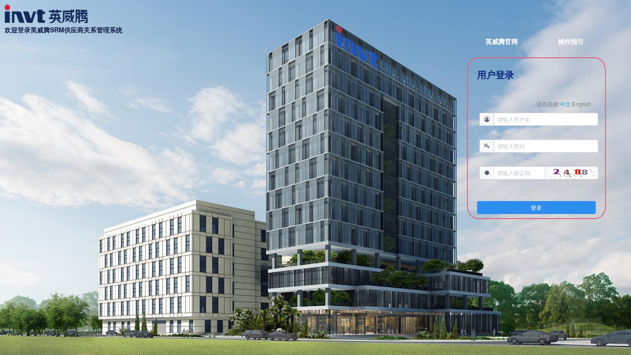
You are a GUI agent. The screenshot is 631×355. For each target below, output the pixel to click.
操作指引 (571, 41)
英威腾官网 (501, 41)
